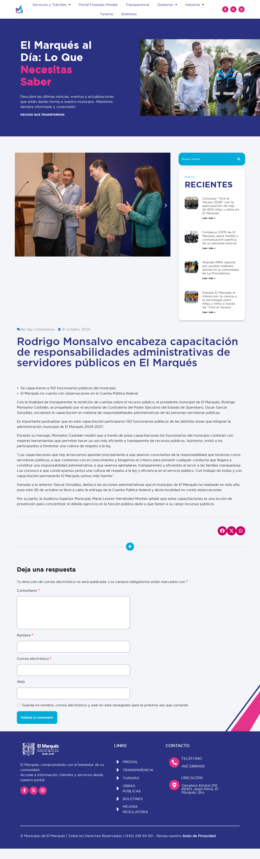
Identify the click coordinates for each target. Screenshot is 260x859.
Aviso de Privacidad (199, 836)
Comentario (28, 590)
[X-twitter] (233, 9)
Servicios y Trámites (49, 4)
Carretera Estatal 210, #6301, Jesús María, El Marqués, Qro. (199, 788)
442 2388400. (193, 766)
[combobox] (205, 159)
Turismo (106, 14)
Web (21, 682)
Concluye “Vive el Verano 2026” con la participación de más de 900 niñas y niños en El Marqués (220, 206)
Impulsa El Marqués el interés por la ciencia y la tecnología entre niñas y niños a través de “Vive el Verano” (219, 300)
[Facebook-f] (225, 9)
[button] (19, 205)
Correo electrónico (34, 658)
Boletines (129, 14)
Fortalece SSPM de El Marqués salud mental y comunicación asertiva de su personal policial (220, 237)
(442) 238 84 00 (139, 836)
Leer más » (209, 218)
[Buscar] (238, 159)
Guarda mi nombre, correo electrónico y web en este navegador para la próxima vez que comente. (105, 705)
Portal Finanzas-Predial (98, 4)
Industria (192, 4)
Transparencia (137, 4)
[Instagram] (241, 9)
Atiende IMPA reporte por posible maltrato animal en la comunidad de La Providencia (220, 267)
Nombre (25, 635)
